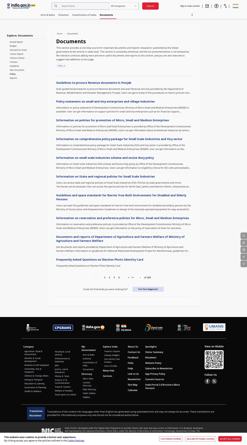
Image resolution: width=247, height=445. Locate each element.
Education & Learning (34, 383)
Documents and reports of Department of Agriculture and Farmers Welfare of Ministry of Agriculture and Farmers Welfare (120, 239)
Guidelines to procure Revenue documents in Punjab (93, 83)
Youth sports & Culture (65, 394)
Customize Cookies (171, 439)
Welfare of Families (64, 390)
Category (28, 346)
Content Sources (154, 379)
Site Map (133, 384)
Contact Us (134, 352)
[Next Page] (129, 277)
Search (150, 6)
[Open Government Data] (93, 328)
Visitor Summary (154, 352)
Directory (87, 374)
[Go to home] (28, 6)
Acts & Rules (48, 14)
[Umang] (214, 327)
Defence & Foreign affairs (36, 375)
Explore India (110, 346)
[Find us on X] (214, 381)
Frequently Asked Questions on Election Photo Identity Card (99, 259)
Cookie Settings (75, 440)
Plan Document (17, 70)
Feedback (133, 357)
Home (59, 33)
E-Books (14, 62)
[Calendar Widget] (207, 6)
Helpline (86, 397)
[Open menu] (192, 15)
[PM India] (123, 328)
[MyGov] (184, 328)
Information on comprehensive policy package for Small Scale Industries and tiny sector (119, 139)
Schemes (63, 14)
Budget (13, 46)
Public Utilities (89, 393)
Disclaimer (151, 357)
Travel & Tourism (63, 386)
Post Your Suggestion (148, 289)
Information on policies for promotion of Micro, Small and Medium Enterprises (112, 120)
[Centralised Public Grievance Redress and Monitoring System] (63, 328)
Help (130, 368)
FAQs (131, 363)
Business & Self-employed (36, 365)
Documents (106, 14)
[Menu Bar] (235, 6)
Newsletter (134, 379)
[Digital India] (154, 328)
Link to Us (133, 373)
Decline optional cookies (200, 439)
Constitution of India (84, 14)
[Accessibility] (216, 6)
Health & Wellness (32, 391)
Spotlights (151, 346)
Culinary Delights (112, 355)
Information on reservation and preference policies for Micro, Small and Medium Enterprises (122, 218)
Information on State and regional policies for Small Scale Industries (105, 176)
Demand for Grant (18, 50)
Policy (13, 74)
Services (107, 376)
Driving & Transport (33, 379)
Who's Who (88, 378)
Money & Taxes (62, 376)
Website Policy (153, 363)
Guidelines (14, 66)
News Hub (108, 370)
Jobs (57, 365)
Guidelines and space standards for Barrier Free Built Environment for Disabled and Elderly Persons (121, 197)
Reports (13, 78)
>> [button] (132, 277)
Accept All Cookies (230, 439)
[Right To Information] (32, 328)
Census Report (16, 54)
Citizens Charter (17, 58)
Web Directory (89, 389)
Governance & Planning (35, 387)
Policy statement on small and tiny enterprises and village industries (105, 101)
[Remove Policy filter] (64, 66)
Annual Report (16, 42)
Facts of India (110, 366)
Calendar (133, 390)
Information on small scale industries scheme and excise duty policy (105, 158)
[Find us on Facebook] (207, 381)
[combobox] (225, 6)
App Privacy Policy (155, 373)
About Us (133, 346)
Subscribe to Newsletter (159, 368)
